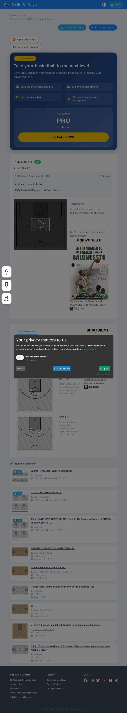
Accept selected (62, 368)
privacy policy (88, 349)
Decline (20, 368)
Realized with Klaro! (102, 374)
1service (30, 360)
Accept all (104, 368)
